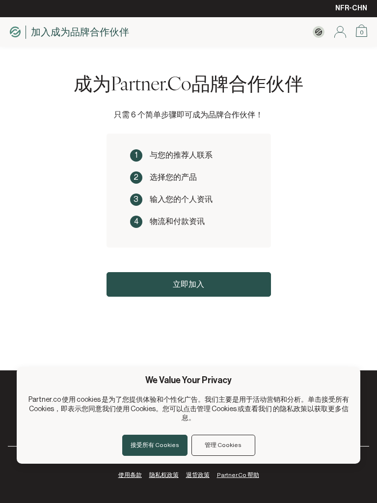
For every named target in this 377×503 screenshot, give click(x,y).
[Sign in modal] (340, 32)
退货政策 (198, 475)
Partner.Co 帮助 (238, 475)
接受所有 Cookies (155, 445)
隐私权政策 (164, 475)
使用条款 (130, 475)
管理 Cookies (223, 445)
